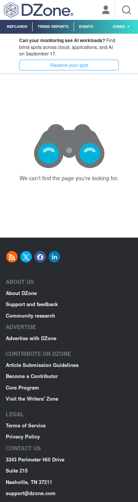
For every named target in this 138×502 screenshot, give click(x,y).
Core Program (22, 387)
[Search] (126, 10)
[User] (105, 11)
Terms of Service (26, 425)
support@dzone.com (31, 493)
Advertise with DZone (31, 338)
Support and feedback (32, 304)
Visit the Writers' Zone (32, 398)
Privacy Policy (23, 436)
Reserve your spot (69, 65)
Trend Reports (53, 26)
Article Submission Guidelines (42, 364)
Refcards (17, 26)
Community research (30, 315)
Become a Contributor (32, 376)
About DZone (21, 293)
